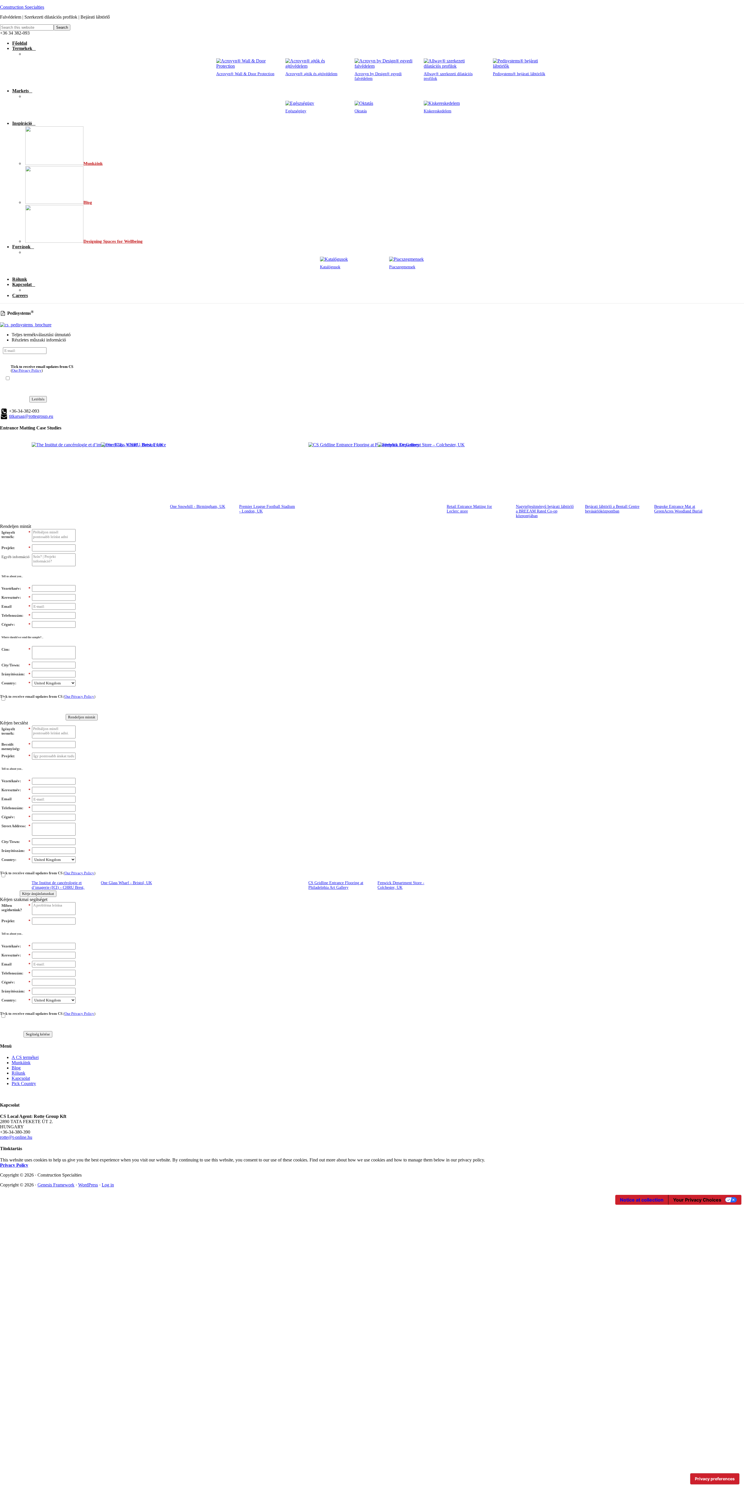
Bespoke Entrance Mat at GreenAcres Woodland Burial (678, 508)
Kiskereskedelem (437, 111)
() (42, 368)
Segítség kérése (38, 1034)
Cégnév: (16, 624)
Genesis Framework (55, 1184)
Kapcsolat (21, 1078)
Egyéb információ (15, 557)
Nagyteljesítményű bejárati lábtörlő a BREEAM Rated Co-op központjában (545, 511)
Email (16, 606)
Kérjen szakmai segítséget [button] (23, 899)
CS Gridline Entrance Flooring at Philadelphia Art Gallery (335, 885)
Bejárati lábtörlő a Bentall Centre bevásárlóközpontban (612, 508)
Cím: (16, 649)
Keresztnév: (16, 597)
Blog (16, 1067)
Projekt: (16, 548)
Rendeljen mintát (81, 717)
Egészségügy (295, 111)
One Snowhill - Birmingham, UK (197, 506)
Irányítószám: (16, 674)
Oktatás (361, 111)
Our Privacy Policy (27, 370)
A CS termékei (25, 1057)
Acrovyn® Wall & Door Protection (245, 74)
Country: (16, 683)
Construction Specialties (22, 7)
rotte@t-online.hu (16, 1137)
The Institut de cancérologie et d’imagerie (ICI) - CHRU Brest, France (58, 887)
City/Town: (16, 665)
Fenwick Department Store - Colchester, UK (401, 885)
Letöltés (38, 399)
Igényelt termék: (16, 534)
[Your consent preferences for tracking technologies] (714, 1478)
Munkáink (21, 1062)
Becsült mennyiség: (16, 746)
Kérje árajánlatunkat (38, 893)
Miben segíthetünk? (16, 907)
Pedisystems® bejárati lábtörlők (519, 74)
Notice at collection (641, 1200)
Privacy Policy (14, 1165)
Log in (108, 1184)
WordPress (88, 1184)
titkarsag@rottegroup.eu (31, 416)
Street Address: (16, 826)
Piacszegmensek (402, 267)
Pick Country (24, 1083)
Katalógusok (330, 267)
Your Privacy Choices (697, 1200)
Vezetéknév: (16, 588)
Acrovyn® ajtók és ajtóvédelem (311, 74)
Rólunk (18, 1073)
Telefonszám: (16, 615)
